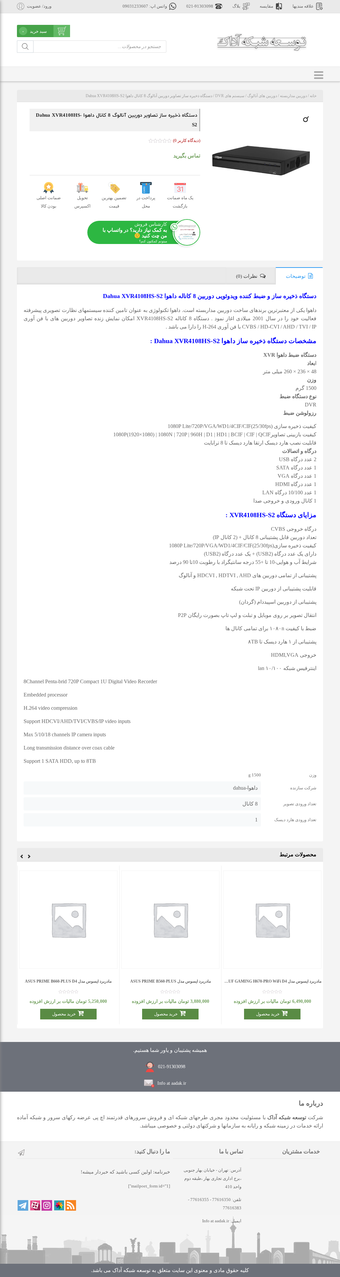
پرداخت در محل (145, 202)
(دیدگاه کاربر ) (186, 140)
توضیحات (295, 276)
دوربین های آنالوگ (262, 95)
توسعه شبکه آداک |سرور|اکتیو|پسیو (261, 41)
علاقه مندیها (303, 6)
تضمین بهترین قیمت (114, 202)
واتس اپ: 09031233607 (145, 6)
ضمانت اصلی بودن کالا (49, 202)
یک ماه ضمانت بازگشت (180, 202)
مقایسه (266, 6)
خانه (313, 95)
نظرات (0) (246, 276)
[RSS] (70, 1205)
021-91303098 (199, 6)
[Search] (25, 46)
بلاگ (236, 6)
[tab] (299, 275)
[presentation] (29, 857)
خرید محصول (268, 1013)
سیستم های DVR (229, 95)
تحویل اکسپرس (82, 202)
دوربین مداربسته (293, 95)
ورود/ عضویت (39, 6)
